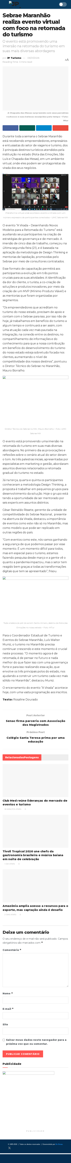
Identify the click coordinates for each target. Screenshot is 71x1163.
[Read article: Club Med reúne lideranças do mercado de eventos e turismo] (35, 780)
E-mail (8, 1008)
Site (5, 1024)
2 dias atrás (10, 914)
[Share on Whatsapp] (27, 128)
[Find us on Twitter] (9, 1148)
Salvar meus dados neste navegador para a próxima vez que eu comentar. (36, 1041)
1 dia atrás (9, 864)
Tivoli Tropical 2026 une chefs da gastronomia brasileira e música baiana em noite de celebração (33, 855)
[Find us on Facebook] (4, 1148)
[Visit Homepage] (25, 4)
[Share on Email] (60, 128)
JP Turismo (14, 57)
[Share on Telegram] (44, 128)
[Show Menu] (4, 4)
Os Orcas (59, 1144)
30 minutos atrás (12, 809)
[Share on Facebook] (10, 128)
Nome (8, 993)
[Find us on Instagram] (15, 1148)
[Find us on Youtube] (21, 1148)
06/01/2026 (33, 57)
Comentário (12, 950)
